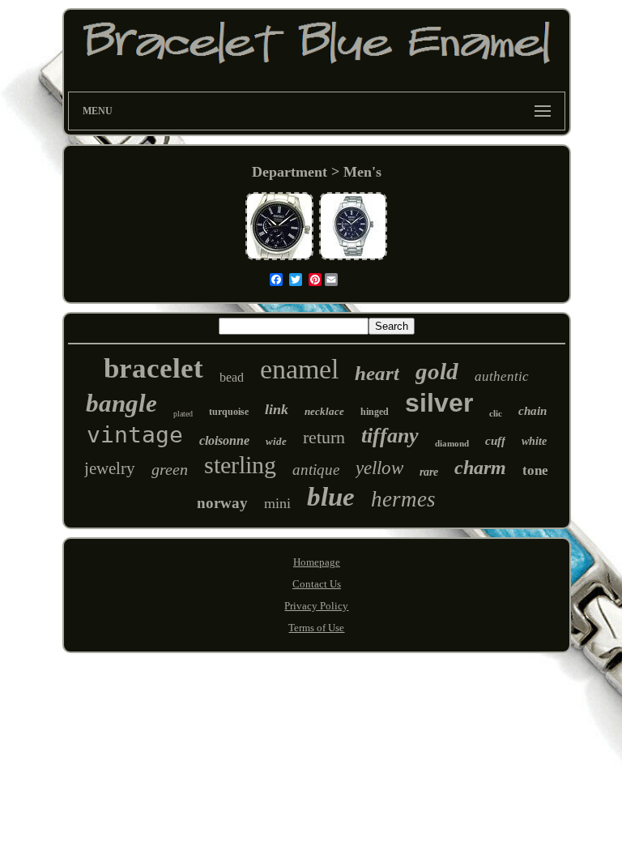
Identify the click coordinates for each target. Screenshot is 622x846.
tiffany (390, 435)
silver (439, 402)
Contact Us (316, 584)
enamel (299, 369)
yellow (379, 468)
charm (480, 467)
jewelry (109, 468)
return (324, 437)
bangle (121, 403)
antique (315, 469)
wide (276, 441)
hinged (374, 411)
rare (429, 472)
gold (436, 371)
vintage (135, 434)
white (534, 441)
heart (377, 373)
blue (331, 496)
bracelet (153, 368)
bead (231, 377)
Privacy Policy (316, 606)
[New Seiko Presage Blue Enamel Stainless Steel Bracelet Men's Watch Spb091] (353, 258)
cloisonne (224, 440)
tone (535, 470)
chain (532, 410)
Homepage (316, 562)
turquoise (229, 411)
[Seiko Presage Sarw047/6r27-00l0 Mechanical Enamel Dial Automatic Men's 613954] (279, 258)
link (276, 409)
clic (495, 413)
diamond (452, 443)
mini (277, 503)
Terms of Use (316, 628)
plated (183, 413)
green (169, 469)
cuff (495, 440)
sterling (240, 464)
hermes (403, 499)
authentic (502, 376)
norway (222, 502)
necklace (324, 411)
